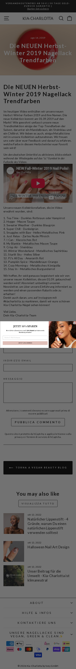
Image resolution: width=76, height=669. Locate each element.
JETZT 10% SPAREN (25, 343)
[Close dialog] (74, 323)
